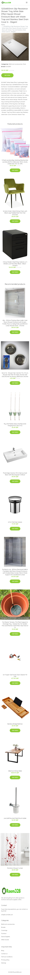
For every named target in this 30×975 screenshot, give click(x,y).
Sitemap (3, 963)
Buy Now (7, 75)
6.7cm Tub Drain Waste (15, 522)
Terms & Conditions (6, 957)
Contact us (4, 953)
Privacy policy (5, 960)
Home (3, 24)
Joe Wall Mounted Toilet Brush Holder (15, 818)
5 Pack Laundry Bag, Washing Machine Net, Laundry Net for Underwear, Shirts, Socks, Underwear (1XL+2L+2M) (15, 162)
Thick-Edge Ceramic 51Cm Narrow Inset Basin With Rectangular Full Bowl (15, 474)
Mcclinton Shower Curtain (15, 868)
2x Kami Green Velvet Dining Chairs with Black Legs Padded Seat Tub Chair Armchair (15, 212)
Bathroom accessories (15, 64)
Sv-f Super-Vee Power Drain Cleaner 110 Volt (15, 675)
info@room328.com (7, 914)
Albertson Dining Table (15, 771)
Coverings (4, 930)
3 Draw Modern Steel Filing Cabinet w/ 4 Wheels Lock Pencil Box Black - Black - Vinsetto (15, 263)
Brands (3, 927)
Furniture (3, 933)
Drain (24, 64)
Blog (2, 950)
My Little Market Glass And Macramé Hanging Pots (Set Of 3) (15, 424)
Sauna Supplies (5, 936)
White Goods (5, 939)
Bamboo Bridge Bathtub (15, 724)
